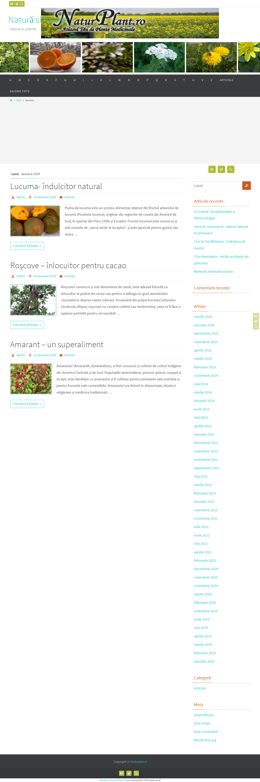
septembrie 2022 (207, 468)
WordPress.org (205, 740)
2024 (18, 100)
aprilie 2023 (203, 426)
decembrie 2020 (206, 568)
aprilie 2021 (203, 552)
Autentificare (203, 715)
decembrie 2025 (206, 333)
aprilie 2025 (203, 350)
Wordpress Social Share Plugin (115, 780)
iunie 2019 (202, 619)
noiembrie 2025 (206, 342)
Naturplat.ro (139, 762)
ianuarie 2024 (204, 400)
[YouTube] (12, 4)
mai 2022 (201, 476)
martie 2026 (203, 316)
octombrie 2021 (206, 518)
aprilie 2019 (203, 636)
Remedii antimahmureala (213, 271)
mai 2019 (201, 627)
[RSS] (22, 4)
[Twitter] (17, 4)
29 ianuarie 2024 (45, 197)
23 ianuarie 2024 (45, 355)
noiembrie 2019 (206, 611)
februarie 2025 (205, 367)
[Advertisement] (130, 131)
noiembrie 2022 (206, 451)
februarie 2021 (205, 560)
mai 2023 (201, 417)
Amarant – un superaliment (56, 344)
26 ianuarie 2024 (45, 276)
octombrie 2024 (206, 375)
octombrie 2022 (206, 459)
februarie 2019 (205, 653)
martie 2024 (203, 392)
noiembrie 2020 (206, 577)
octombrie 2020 (206, 585)
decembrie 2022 (206, 442)
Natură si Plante (38, 19)
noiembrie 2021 (206, 510)
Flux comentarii (206, 731)
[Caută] (246, 185)
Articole (69, 197)
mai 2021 (201, 543)
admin (20, 197)
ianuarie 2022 (204, 501)
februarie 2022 (205, 493)
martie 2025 (203, 358)
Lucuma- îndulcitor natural (56, 186)
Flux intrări (202, 723)
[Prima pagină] (11, 100)
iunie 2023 (202, 409)
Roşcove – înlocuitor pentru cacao (68, 265)
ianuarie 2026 (204, 325)
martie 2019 (203, 644)
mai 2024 (201, 384)
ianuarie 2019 (204, 661)
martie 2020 (203, 594)
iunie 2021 (202, 535)
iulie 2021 (201, 526)
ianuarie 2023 (204, 434)
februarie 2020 (205, 602)
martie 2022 (203, 484)
